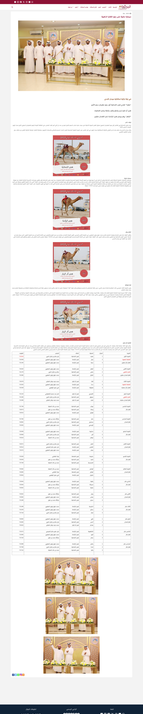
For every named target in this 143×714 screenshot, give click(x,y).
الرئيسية (115, 7)
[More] (23, 675)
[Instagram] (21, 675)
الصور (99, 7)
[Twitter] (16, 675)
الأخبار (110, 7)
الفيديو (104, 7)
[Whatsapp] (18, 675)
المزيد (76, 7)
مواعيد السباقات (84, 7)
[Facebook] (13, 675)
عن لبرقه (70, 7)
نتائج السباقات (93, 7)
